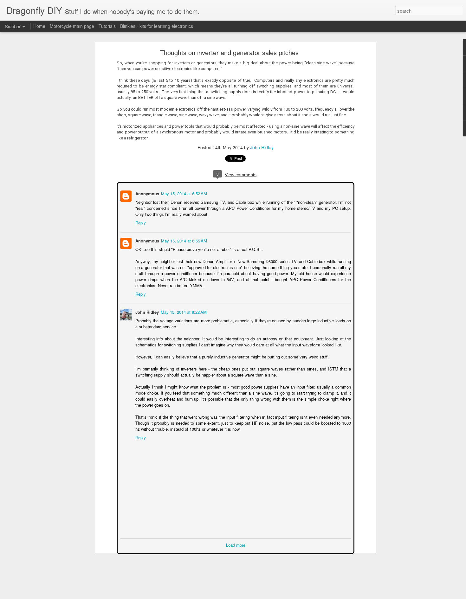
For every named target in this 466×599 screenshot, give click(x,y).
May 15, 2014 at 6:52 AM (183, 193)
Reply (140, 222)
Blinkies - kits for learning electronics (156, 26)
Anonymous (147, 193)
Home (39, 26)
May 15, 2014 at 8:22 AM (183, 311)
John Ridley (262, 147)
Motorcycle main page (72, 26)
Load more (235, 544)
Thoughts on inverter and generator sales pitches (229, 52)
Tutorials (107, 26)
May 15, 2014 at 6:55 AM (183, 240)
